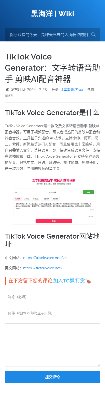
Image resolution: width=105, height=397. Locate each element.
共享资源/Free (71, 90)
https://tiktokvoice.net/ (43, 268)
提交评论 (52, 377)
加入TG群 (63, 281)
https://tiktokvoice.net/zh (45, 258)
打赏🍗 (83, 281)
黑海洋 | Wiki (52, 14)
